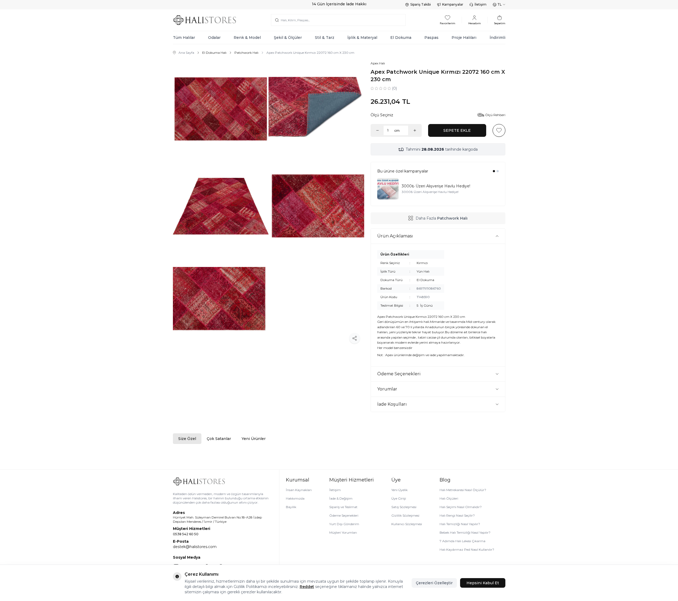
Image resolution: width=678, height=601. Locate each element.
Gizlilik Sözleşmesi (405, 515)
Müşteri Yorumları (343, 532)
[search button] (277, 20)
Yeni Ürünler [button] (254, 438)
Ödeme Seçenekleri (343, 515)
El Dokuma (400, 37)
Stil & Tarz (324, 37)
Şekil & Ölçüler (288, 37)
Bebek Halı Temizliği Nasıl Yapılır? (465, 532)
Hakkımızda (295, 498)
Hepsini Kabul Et (482, 583)
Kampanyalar (452, 4)
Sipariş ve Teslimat (343, 507)
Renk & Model (247, 37)
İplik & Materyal (362, 37)
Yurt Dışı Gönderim (344, 524)
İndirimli (497, 37)
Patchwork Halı (246, 53)
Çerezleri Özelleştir (434, 583)
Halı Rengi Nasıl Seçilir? (457, 515)
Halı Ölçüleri (449, 498)
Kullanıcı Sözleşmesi (406, 524)
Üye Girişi (398, 498)
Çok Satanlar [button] (219, 438)
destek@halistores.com (195, 546)
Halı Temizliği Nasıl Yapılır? (460, 524)
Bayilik (291, 507)
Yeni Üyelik (399, 490)
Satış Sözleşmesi (403, 507)
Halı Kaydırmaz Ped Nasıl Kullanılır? (467, 549)
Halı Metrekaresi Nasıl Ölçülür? (463, 490)
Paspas (431, 37)
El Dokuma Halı (214, 53)
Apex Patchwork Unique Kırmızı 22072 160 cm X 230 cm (310, 53)
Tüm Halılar (184, 37)
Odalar (214, 37)
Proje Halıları (464, 37)
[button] (494, 171)
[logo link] (205, 20)
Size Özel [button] (187, 438)
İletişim (480, 4)
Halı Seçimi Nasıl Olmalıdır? (461, 507)
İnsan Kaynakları (299, 490)
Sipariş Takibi (420, 4)
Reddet (307, 586)
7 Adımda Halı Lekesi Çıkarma (462, 541)
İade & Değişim (340, 498)
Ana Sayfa (186, 53)
